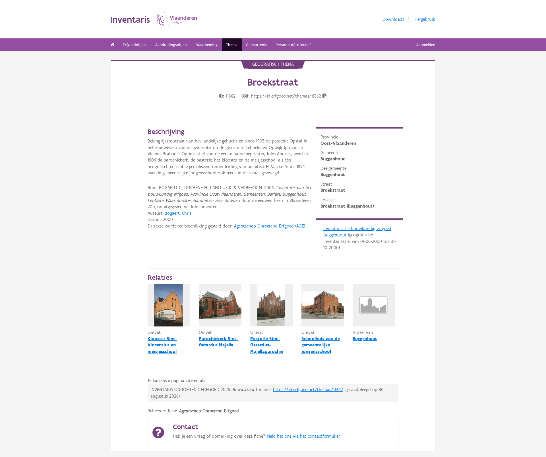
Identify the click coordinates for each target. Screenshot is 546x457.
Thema (231, 44)
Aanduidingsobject (171, 44)
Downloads (393, 19)
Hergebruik (425, 19)
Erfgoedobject (135, 44)
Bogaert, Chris (178, 213)
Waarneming (207, 44)
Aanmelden (425, 44)
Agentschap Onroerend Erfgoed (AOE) (269, 226)
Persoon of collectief (293, 44)
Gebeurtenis (256, 44)
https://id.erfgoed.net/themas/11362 (308, 389)
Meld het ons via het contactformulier (303, 436)
